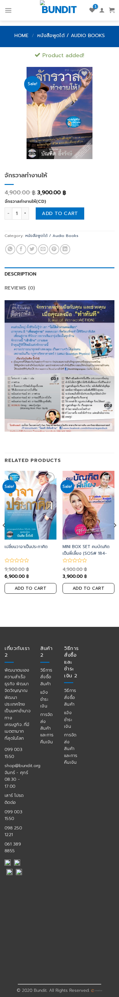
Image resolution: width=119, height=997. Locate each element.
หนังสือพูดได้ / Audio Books (71, 35)
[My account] (102, 10)
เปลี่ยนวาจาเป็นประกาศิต (26, 547)
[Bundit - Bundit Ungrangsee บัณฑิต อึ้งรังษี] (59, 9)
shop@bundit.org (23, 766)
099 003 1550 (13, 752)
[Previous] (4, 537)
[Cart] (111, 10)
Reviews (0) (20, 288)
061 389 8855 (13, 847)
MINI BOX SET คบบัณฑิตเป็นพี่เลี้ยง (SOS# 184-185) (86, 553)
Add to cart (60, 213)
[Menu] (8, 10)
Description (21, 274)
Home (21, 35)
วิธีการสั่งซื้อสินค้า (46, 677)
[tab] (59, 274)
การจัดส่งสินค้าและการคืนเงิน (47, 728)
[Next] (115, 537)
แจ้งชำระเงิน (44, 699)
